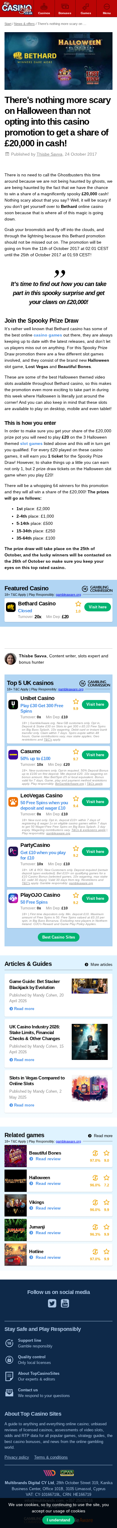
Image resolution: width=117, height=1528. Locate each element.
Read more (102, 1136)
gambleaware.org (68, 594)
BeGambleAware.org (69, 783)
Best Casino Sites (58, 937)
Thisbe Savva (49, 154)
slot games (31, 443)
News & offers (24, 24)
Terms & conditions (51, 1457)
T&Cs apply (94, 783)
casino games (48, 335)
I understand (58, 1520)
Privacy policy (16, 1457)
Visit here (97, 607)
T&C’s (48, 739)
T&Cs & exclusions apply (88, 830)
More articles (100, 964)
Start (7, 24)
